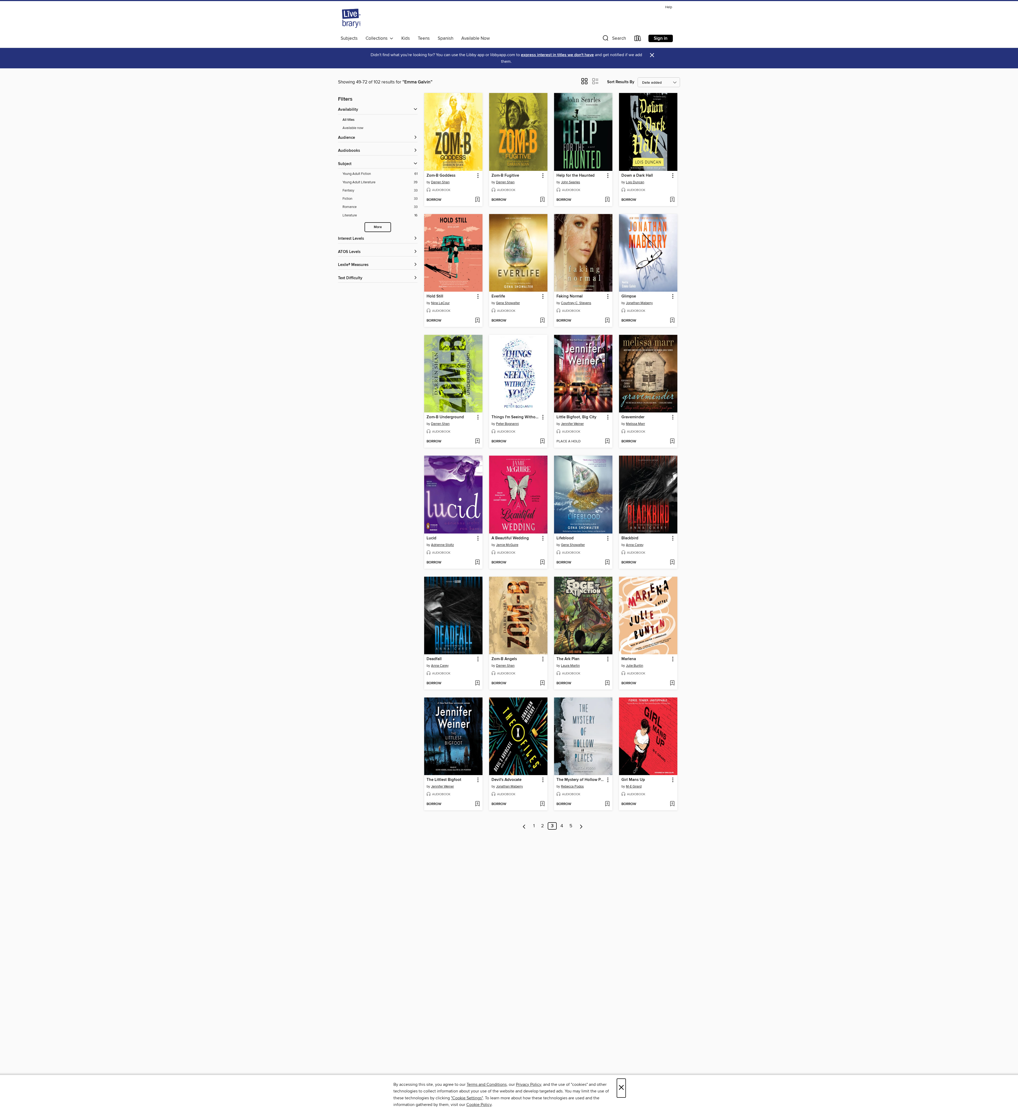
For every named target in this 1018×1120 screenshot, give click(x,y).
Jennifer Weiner (572, 424)
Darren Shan (440, 182)
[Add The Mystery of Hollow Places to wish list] (607, 804)
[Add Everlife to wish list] (542, 320)
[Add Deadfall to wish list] (477, 683)
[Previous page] (524, 826)
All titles (348, 120)
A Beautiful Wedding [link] (510, 538)
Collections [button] (378, 38)
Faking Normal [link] (569, 296)
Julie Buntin (634, 666)
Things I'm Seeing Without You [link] (516, 417)
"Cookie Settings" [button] (467, 1098)
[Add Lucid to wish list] (477, 562)
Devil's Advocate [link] (506, 779)
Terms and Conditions (487, 1084)
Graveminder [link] (632, 417)
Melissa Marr (635, 424)
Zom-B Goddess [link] (441, 175)
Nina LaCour (440, 303)
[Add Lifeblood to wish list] (607, 562)
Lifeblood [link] (565, 538)
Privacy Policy (528, 1084)
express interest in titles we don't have (557, 55)
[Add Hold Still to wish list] (477, 320)
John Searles (570, 182)
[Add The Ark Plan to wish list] (607, 683)
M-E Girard (634, 786)
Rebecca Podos (572, 786)
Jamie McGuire (507, 545)
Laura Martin (570, 666)
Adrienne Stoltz (442, 545)
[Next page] (581, 826)
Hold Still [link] (435, 296)
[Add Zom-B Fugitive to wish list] (542, 200)
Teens (424, 38)
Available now (353, 128)
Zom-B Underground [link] (445, 417)
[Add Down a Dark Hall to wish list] (672, 200)
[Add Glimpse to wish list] (672, 320)
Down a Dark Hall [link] (637, 175)
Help (668, 7)
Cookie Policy (479, 1104)
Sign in (661, 38)
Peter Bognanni (507, 424)
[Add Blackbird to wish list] (672, 562)
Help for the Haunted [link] (575, 175)
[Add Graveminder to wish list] (672, 441)
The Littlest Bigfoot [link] (444, 779)
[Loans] (638, 39)
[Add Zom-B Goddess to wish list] (477, 200)
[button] (614, 39)
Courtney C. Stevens (576, 303)
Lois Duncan (635, 182)
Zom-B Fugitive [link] (505, 175)
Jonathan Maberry (639, 303)
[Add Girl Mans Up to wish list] (672, 804)
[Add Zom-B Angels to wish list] (542, 683)
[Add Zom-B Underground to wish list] (477, 441)
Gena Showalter (508, 303)
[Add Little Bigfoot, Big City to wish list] (607, 441)
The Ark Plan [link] (568, 659)
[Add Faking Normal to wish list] (607, 320)
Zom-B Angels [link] (504, 659)
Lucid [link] (431, 538)
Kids (405, 38)
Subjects (349, 38)
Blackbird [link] (629, 538)
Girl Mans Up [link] (633, 779)
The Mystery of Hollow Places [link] (580, 779)
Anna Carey (634, 545)
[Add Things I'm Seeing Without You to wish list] (542, 441)
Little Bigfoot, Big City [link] (576, 417)
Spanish (445, 38)
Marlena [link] (628, 659)
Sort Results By (620, 82)
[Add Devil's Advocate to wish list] (542, 804)
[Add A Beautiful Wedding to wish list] (542, 562)
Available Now (475, 38)
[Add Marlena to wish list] (672, 683)
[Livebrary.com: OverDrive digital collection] (351, 18)
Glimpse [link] (628, 296)
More (378, 227)
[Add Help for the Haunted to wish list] (607, 200)
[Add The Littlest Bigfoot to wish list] (477, 804)
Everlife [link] (498, 296)
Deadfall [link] (434, 659)
